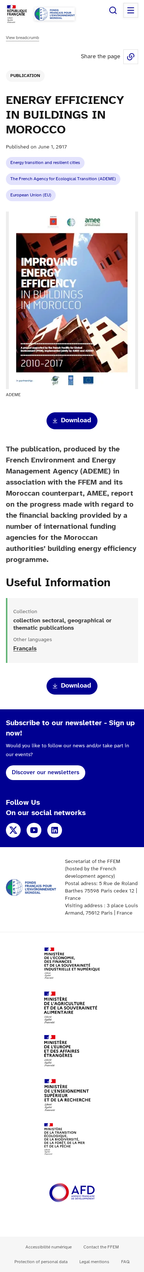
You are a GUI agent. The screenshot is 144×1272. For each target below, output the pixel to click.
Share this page (130, 56)
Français (25, 649)
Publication (25, 75)
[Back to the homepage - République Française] (55, 14)
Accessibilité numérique (48, 1247)
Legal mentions (94, 1261)
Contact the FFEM (101, 1247)
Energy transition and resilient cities (45, 162)
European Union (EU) (30, 195)
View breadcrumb (22, 37)
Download (76, 420)
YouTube (34, 830)
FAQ (125, 1261)
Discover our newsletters (45, 772)
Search (113, 10)
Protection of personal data (41, 1261)
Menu (130, 10)
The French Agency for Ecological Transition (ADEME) (63, 179)
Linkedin (54, 830)
